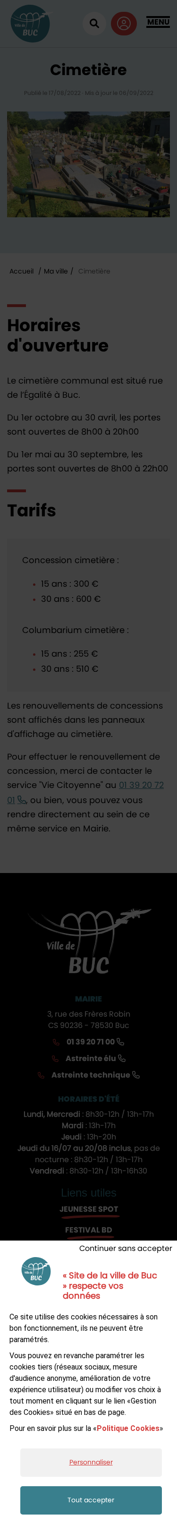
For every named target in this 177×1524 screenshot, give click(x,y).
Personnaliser (91, 1462)
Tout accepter (90, 1500)
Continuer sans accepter (125, 1248)
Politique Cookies (128, 1428)
